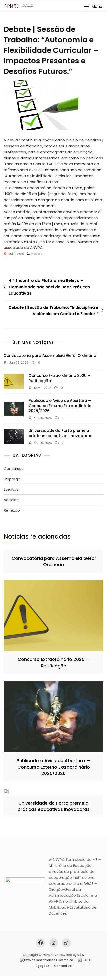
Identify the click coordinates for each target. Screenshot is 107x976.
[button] (92, 6)
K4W (80, 955)
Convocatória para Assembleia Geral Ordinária (50, 355)
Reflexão (12, 510)
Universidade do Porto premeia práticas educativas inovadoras (60, 433)
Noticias (37, 253)
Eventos (11, 489)
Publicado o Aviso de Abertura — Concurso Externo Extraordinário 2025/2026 (60, 405)
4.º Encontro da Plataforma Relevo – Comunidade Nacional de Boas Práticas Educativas (49, 287)
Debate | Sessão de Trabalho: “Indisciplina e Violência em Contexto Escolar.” (53, 311)
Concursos (14, 468)
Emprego (12, 479)
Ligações (42, 966)
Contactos (62, 966)
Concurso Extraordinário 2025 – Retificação (53, 662)
